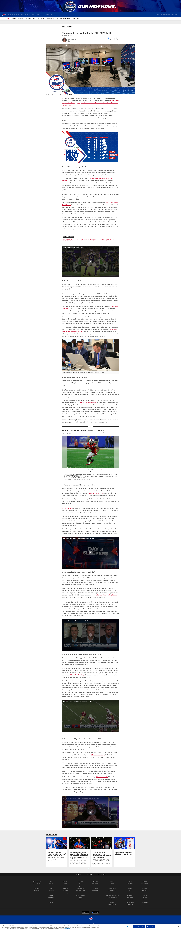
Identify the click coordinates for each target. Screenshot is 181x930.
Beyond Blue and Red (80, 895)
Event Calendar (95, 885)
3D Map (112, 899)
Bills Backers (144, 888)
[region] (90, 927)
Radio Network (144, 902)
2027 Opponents (95, 883)
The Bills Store (112, 902)
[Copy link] (117, 39)
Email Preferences (144, 883)
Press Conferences (80, 888)
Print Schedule (95, 888)
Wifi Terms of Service (37, 883)
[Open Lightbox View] (90, 459)
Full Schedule (95, 881)
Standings (51, 895)
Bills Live (80, 883)
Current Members (130, 885)
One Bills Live (144, 897)
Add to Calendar (95, 890)
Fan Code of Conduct (112, 890)
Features (65, 883)
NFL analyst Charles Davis (95, 493)
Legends (51, 902)
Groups (130, 890)
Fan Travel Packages (130, 902)
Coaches (51, 885)
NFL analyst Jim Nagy (77, 675)
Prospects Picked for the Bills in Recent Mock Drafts (83, 430)
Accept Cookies (150, 926)
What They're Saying (65, 892)
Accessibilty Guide (112, 888)
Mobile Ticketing (130, 897)
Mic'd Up (80, 897)
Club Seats (130, 888)
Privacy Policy (67, 928)
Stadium (112, 881)
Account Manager (130, 904)
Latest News (65, 881)
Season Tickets (130, 883)
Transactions (51, 892)
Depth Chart (51, 883)
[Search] (153, 15)
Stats (51, 888)
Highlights (80, 885)
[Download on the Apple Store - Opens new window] (85, 912)
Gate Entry (112, 885)
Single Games (130, 895)
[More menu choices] (55, 14)
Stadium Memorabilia (112, 904)
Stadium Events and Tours (112, 897)
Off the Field (80, 892)
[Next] (101, 469)
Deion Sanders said (102, 777)
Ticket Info (130, 881)
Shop (145, 885)
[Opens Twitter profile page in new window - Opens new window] (69, 41)
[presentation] (134, 869)
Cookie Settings (127, 926)
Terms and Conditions (130, 899)
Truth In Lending (37, 888)
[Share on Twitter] (111, 39)
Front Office (51, 899)
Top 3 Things (65, 890)
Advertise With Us (37, 890)
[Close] (178, 926)
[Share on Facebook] (108, 39)
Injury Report (51, 890)
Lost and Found (112, 892)
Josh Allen (65, 885)
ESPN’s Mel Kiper (67, 508)
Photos (144, 899)
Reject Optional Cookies (139, 926)
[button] (90, 261)
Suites (130, 892)
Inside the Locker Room (80, 890)
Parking (112, 883)
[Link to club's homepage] (4, 14)
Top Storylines (65, 888)
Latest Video (80, 881)
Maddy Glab (70, 38)
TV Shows (80, 899)
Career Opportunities (37, 881)
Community (144, 892)
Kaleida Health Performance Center (112, 895)
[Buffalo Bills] (90, 919)
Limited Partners (51, 897)
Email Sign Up (144, 881)
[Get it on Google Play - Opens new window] (95, 913)
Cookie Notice (37, 885)
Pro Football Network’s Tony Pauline (106, 595)
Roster (51, 881)
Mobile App (145, 895)
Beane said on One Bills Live (87, 402)
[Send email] (114, 39)
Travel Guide (95, 892)
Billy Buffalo (144, 890)
